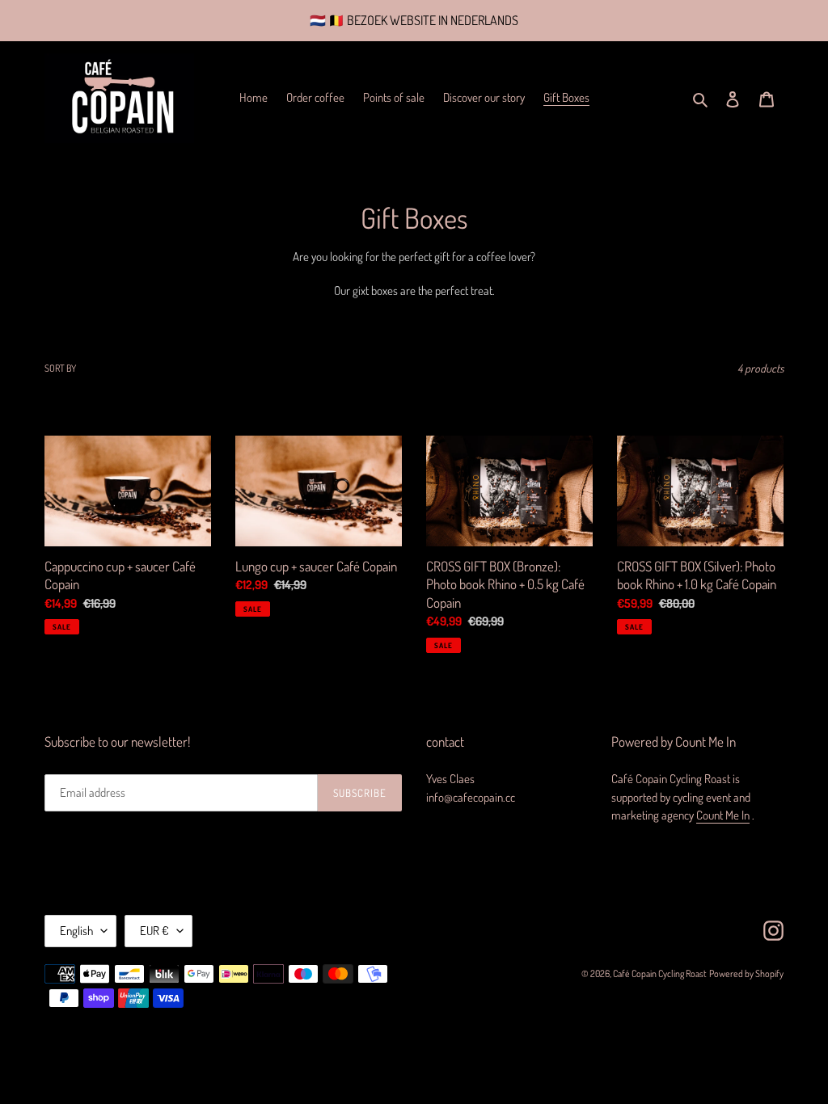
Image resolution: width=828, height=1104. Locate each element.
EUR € (154, 930)
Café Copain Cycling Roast (660, 973)
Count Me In (723, 815)
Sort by (60, 368)
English (76, 930)
